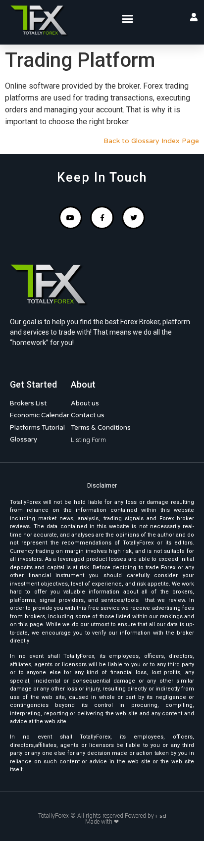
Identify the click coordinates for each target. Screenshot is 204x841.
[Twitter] (134, 218)
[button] (127, 18)
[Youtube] (71, 218)
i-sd (160, 815)
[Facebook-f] (102, 218)
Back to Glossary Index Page (151, 141)
